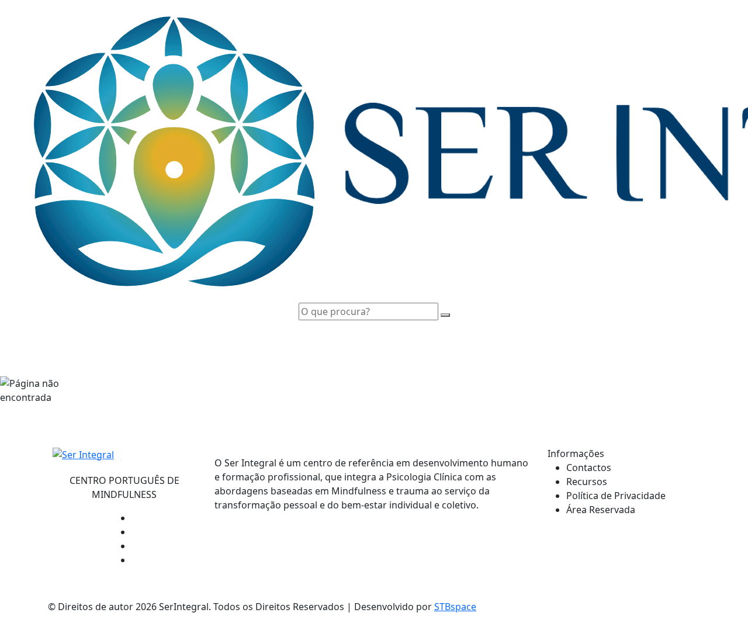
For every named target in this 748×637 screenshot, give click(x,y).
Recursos (586, 481)
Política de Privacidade (616, 495)
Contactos (588, 467)
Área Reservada (600, 509)
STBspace (455, 606)
